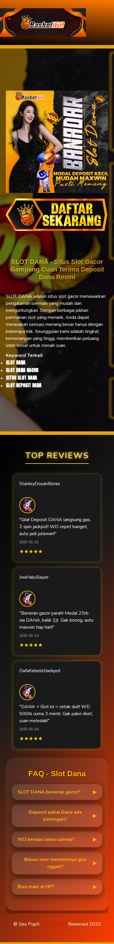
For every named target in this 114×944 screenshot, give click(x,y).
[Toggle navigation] (108, 22)
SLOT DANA (54, 924)
